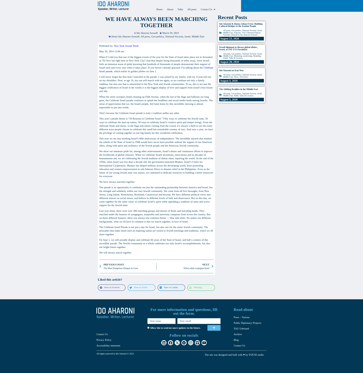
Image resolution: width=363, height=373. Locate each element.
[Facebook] (170, 342)
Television (243, 77)
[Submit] (214, 328)
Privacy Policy (103, 339)
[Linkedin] (163, 342)
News (236, 77)
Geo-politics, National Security (167, 36)
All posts (192, 9)
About (170, 9)
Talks (180, 9)
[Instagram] (190, 342)
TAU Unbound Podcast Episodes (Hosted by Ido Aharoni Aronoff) (241, 34)
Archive (238, 334)
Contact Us (206, 9)
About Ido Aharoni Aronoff (125, 36)
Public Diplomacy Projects (247, 322)
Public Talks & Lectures (233, 58)
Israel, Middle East (194, 36)
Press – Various (242, 317)
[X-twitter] (177, 342)
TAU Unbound (241, 328)
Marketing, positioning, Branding (247, 56)
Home (159, 9)
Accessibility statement (108, 345)
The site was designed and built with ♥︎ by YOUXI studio (234, 354)
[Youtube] (204, 342)
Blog (236, 339)
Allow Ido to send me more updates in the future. (175, 328)
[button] (111, 287)
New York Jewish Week (126, 45)
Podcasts (237, 33)
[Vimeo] (197, 342)
